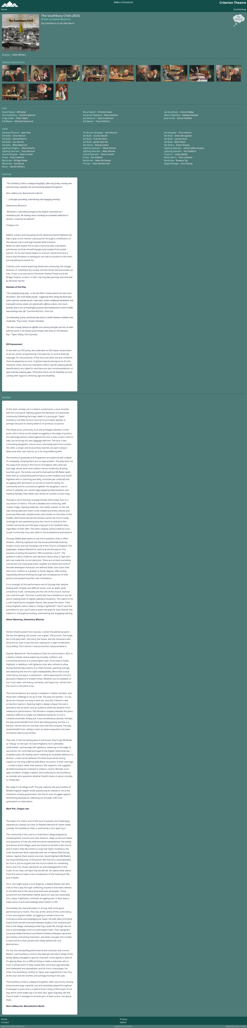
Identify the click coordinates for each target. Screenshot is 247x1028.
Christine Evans (104, 112)
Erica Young (186, 163)
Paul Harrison (28, 151)
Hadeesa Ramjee (190, 115)
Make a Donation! (123, 2)
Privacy (123, 1019)
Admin (123, 1022)
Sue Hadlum (97, 157)
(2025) (76, 15)
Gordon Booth (101, 135)
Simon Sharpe (183, 145)
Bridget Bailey (20, 160)
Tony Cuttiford (103, 121)
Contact (5, 1022)
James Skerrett (101, 141)
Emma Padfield (184, 118)
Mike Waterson (20, 145)
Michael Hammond (24, 121)
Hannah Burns (20, 138)
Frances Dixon (100, 138)
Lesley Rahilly (181, 154)
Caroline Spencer (27, 115)
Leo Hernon (18, 141)
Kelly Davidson (111, 115)
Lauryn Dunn (181, 138)
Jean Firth (26, 132)
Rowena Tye (182, 160)
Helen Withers (19, 54)
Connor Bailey (187, 112)
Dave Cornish (26, 154)
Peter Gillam (22, 118)
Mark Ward (180, 141)
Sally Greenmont (106, 118)
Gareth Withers (17, 166)
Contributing (239, 9)
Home (4, 9)
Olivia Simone (28, 148)
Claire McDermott (101, 163)
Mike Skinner (109, 151)
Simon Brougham (183, 135)
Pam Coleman (185, 157)
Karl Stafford (190, 151)
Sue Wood (19, 163)
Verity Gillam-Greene (194, 148)
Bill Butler (21, 112)
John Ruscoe (111, 132)
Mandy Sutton (102, 145)
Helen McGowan (103, 160)
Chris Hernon (185, 132)
